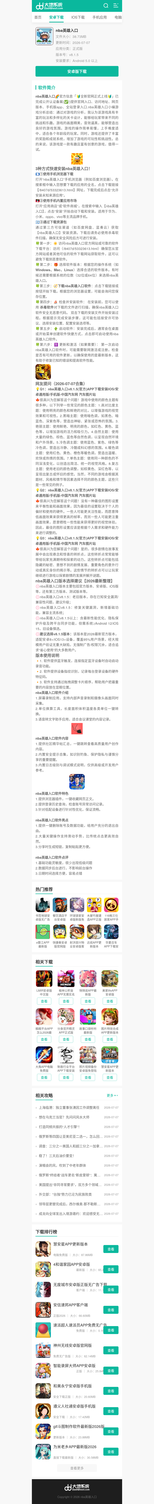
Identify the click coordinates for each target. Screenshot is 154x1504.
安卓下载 (56, 17)
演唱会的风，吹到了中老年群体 (62, 1165)
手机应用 (99, 17)
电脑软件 (122, 17)
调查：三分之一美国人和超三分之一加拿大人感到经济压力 (71, 1146)
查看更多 (77, 1468)
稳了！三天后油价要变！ (57, 1155)
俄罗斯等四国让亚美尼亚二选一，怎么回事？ (71, 1136)
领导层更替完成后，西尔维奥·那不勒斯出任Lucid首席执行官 (71, 1203)
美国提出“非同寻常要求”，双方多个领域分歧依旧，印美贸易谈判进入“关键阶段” (71, 1184)
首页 (38, 17)
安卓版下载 (77, 71)
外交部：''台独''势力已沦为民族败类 (65, 1194)
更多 (110, 1095)
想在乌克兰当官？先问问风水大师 (64, 1117)
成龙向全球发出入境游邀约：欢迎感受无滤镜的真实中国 (71, 1213)
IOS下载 (78, 17)
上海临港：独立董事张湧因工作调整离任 (69, 1107)
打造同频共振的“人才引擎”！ (60, 1126)
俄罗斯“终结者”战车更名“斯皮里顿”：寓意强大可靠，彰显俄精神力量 (71, 1175)
